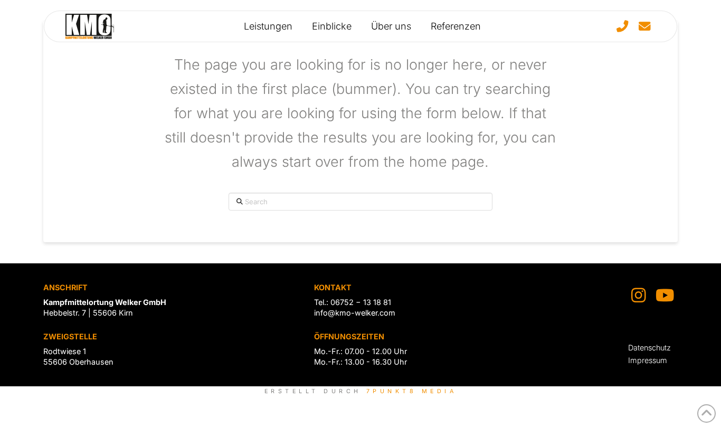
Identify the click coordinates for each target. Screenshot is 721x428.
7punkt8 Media (411, 391)
